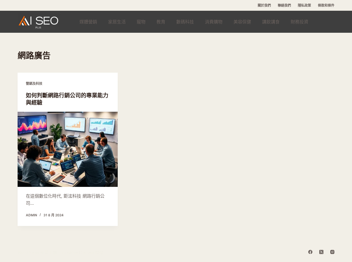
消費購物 (213, 21)
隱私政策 (304, 5)
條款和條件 (326, 5)
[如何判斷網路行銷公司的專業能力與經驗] (68, 149)
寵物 (141, 21)
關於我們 (264, 5)
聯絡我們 (284, 5)
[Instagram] (332, 252)
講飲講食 (271, 21)
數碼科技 (185, 21)
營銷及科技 (34, 83)
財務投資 (299, 21)
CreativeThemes (78, 252)
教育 (160, 21)
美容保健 (242, 21)
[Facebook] (310, 252)
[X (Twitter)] (321, 252)
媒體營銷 (88, 21)
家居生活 (117, 21)
